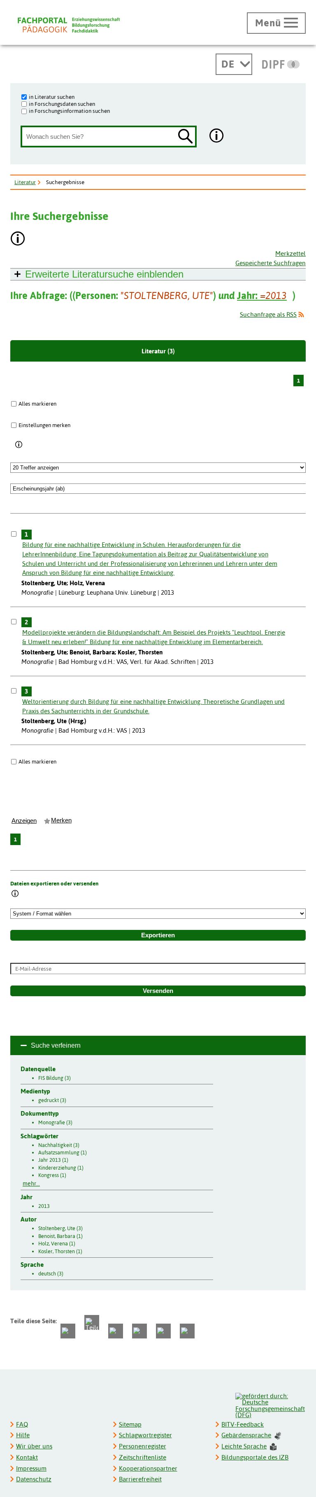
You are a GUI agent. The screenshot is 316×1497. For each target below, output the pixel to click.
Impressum (31, 1468)
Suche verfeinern (56, 1045)
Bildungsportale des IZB (254, 1457)
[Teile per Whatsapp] (115, 1331)
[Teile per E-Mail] (163, 1331)
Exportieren (158, 935)
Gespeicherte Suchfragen (270, 262)
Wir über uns (34, 1446)
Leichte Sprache (244, 1446)
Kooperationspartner (148, 1468)
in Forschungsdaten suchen (62, 103)
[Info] (19, 444)
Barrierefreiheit (140, 1479)
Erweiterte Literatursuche (104, 274)
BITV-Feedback (242, 1424)
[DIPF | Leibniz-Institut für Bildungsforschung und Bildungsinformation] (281, 64)
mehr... (31, 1183)
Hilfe (23, 1435)
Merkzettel (290, 253)
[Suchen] (185, 137)
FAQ (22, 1424)
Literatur (25, 182)
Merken (61, 820)
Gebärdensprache (246, 1435)
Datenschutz (33, 1479)
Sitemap (130, 1424)
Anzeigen (24, 820)
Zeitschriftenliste (142, 1457)
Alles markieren (37, 403)
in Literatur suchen (51, 96)
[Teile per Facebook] (67, 1331)
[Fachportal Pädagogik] (69, 25)
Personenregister (142, 1446)
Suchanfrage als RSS (268, 314)
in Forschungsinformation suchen (69, 110)
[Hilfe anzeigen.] (216, 136)
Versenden (158, 991)
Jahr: (262, 295)
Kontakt (27, 1457)
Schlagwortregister (145, 1435)
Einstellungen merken (44, 425)
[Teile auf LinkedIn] (139, 1331)
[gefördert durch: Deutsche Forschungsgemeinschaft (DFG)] (270, 1404)
